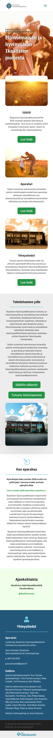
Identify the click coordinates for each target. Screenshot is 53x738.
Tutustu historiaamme (26, 395)
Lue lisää (26, 139)
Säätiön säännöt (26, 385)
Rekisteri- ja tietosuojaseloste (19, 727)
